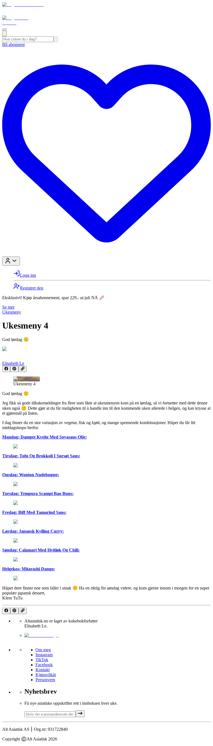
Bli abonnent (13, 44)
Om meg (43, 649)
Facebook (44, 664)
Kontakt (43, 669)
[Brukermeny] (11, 261)
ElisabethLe (13, 363)
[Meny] (4, 29)
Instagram (44, 654)
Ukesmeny (11, 312)
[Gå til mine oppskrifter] (106, 254)
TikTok (42, 659)
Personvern (45, 679)
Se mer (8, 307)
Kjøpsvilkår (46, 674)
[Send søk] (56, 39)
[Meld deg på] (80, 713)
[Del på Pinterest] (14, 369)
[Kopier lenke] (23, 369)
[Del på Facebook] (6, 369)
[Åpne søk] (4, 33)
